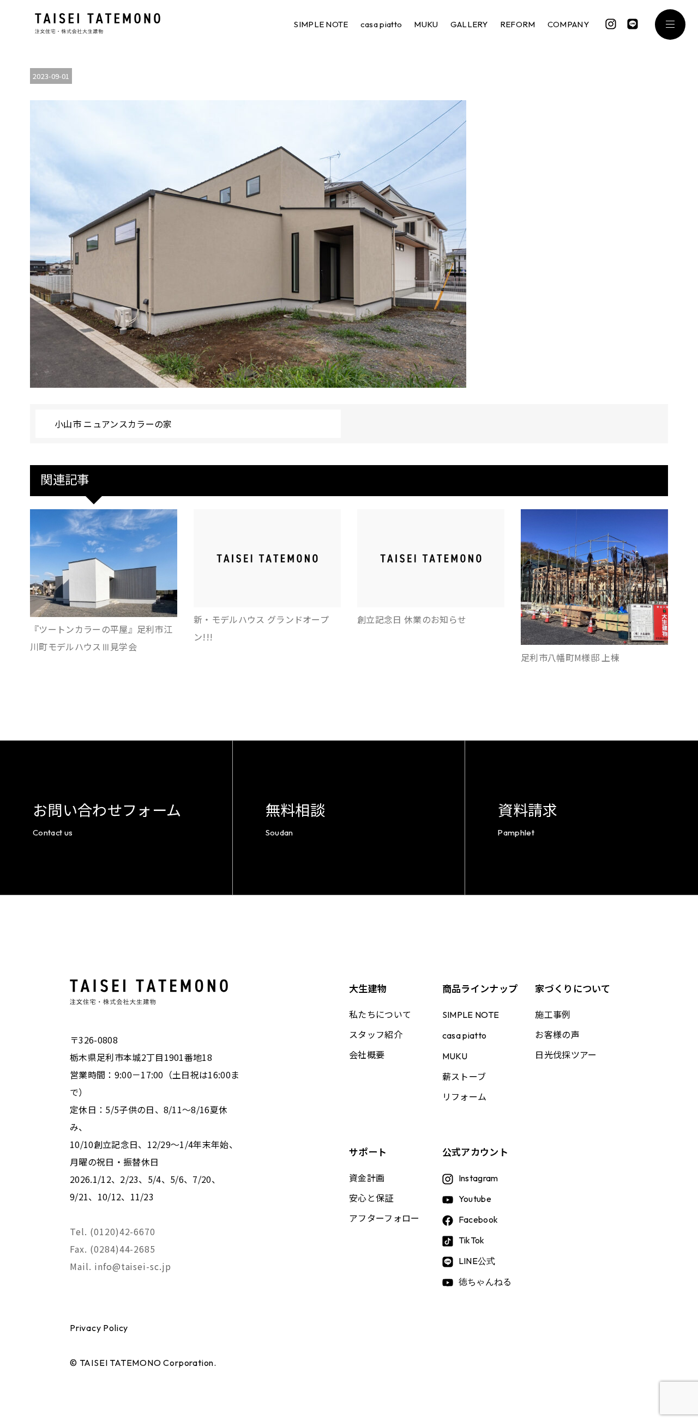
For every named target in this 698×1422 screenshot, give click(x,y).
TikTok (472, 1240)
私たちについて (380, 1014)
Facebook (478, 1219)
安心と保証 (371, 1197)
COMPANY (568, 24)
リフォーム (464, 1096)
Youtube (475, 1198)
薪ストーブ (464, 1076)
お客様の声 (557, 1034)
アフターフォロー (384, 1217)
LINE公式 (477, 1260)
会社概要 (366, 1054)
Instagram (478, 1178)
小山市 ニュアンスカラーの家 (113, 423)
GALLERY (469, 24)
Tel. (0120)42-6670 (112, 1231)
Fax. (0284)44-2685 (112, 1248)
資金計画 (366, 1177)
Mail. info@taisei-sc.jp (120, 1266)
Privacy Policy (99, 1327)
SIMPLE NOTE (321, 24)
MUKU (426, 24)
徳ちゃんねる (485, 1281)
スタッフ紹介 (375, 1034)
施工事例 (552, 1014)
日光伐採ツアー (566, 1054)
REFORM (517, 24)
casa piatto (381, 24)
